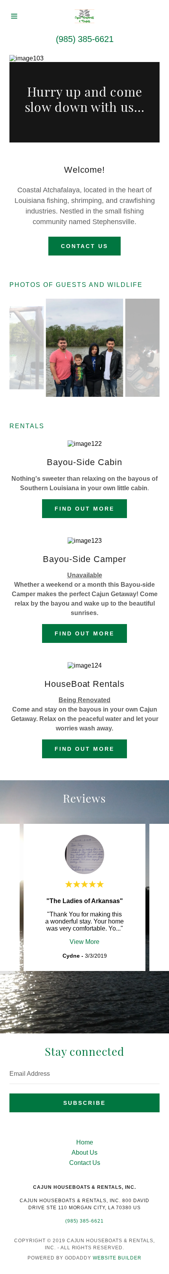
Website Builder (117, 1258)
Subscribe (84, 1103)
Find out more (84, 509)
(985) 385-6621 (85, 39)
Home (84, 1142)
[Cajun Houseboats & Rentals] (84, 16)
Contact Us (84, 246)
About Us (84, 1152)
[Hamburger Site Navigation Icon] (16, 16)
